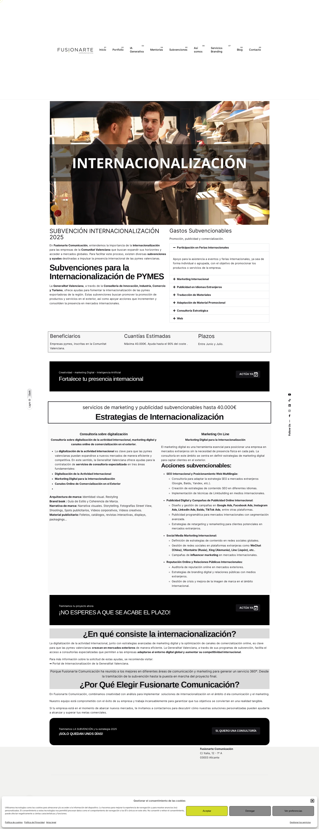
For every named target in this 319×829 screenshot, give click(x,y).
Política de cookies (14, 822)
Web (180, 318)
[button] (312, 800)
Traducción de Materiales (194, 294)
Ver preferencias (293, 810)
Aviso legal (51, 822)
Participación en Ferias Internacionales (203, 247)
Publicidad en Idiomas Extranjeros (199, 287)
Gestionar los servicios (300, 822)
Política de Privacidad (34, 822)
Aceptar (207, 810)
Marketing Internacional (193, 279)
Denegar (250, 810)
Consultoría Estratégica (192, 310)
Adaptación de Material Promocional (201, 302)
